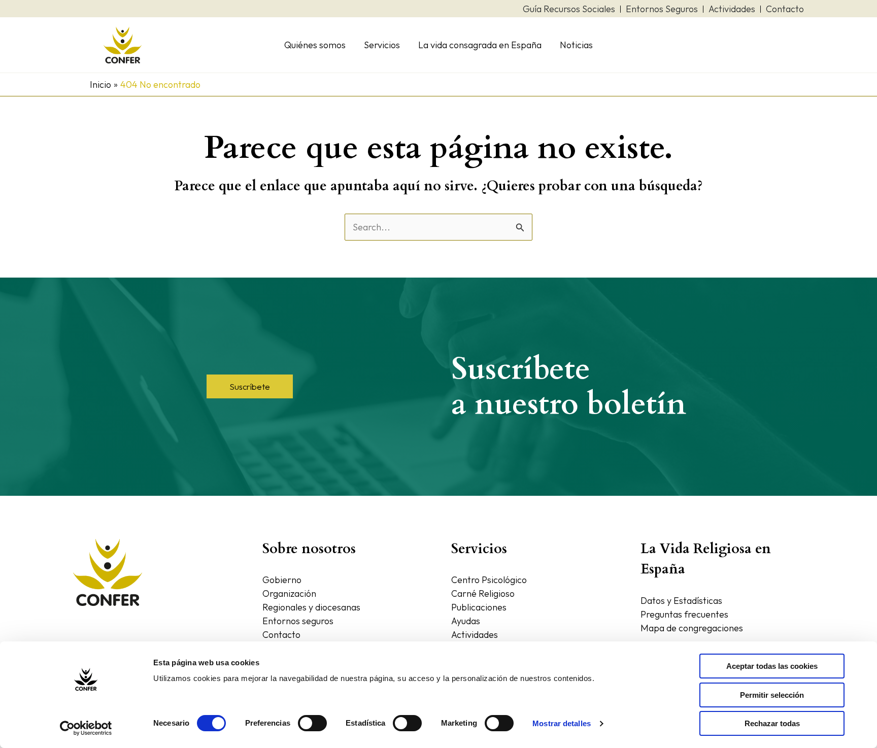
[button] (250, 386)
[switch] (312, 723)
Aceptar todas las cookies (772, 666)
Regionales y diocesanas (311, 607)
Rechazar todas (772, 723)
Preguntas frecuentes (684, 614)
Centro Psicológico (489, 580)
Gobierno (281, 580)
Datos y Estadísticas (681, 600)
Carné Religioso (483, 593)
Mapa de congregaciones (691, 628)
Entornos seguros (297, 621)
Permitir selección (772, 695)
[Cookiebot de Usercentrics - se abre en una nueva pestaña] (86, 728)
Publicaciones (479, 607)
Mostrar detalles (561, 723)
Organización (289, 593)
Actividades (474, 634)
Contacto (281, 634)
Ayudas (465, 621)
